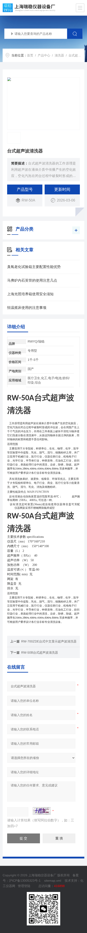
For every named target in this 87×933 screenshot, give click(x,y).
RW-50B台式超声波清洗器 (39, 652)
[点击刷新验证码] (42, 811)
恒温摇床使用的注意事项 (26, 308)
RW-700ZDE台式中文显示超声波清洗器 (49, 641)
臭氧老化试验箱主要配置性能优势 (34, 267)
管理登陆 (24, 886)
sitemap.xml (52, 880)
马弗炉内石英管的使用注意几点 (32, 280)
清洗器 (59, 55)
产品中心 (44, 55)
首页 (30, 55)
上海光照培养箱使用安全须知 (30, 294)
